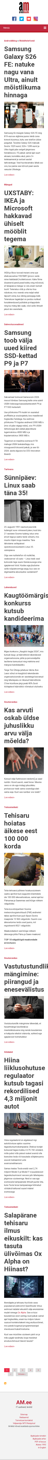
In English (42, 1448)
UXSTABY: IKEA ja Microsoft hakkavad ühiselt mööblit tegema (19, 216)
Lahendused (10, 587)
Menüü (6, 28)
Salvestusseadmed (13, 324)
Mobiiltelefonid (27, 41)
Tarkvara (8, 469)
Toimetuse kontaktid (24, 1420)
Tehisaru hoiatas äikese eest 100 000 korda (20, 831)
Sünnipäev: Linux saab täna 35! (20, 485)
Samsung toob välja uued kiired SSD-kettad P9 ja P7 (20, 348)
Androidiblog (10, 41)
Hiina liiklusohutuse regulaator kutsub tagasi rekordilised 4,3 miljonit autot (24, 1083)
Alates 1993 (41, 1445)
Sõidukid (8, 1052)
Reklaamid (24, 1417)
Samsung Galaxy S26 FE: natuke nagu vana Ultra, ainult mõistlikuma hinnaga (22, 72)
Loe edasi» (9, 175)
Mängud (8, 184)
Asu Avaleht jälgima (5, 1383)
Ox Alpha (22, 1312)
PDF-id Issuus (40, 1442)
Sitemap (24, 1414)
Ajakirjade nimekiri (38, 1436)
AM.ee (24, 1402)
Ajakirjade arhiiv (39, 1439)
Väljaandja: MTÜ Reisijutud (24, 1423)
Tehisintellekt (11, 807)
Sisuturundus (10, 702)
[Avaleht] (24, 7)
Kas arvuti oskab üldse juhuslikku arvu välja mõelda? (21, 725)
